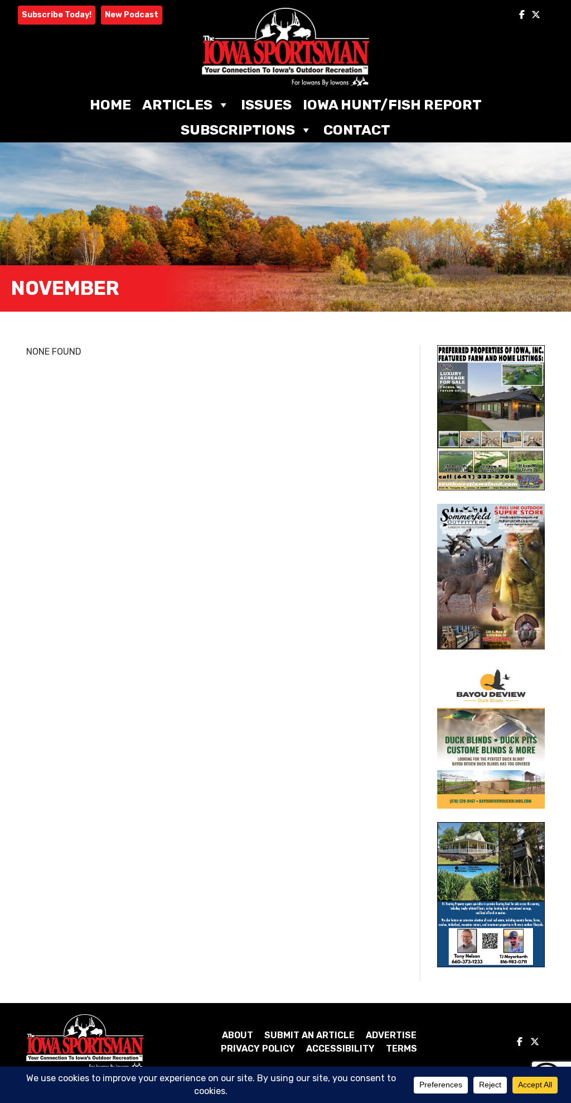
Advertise (391, 1035)
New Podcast (131, 15)
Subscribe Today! (56, 15)
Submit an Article (309, 1035)
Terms (401, 1048)
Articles (177, 105)
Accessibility (340, 1048)
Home (110, 105)
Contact (356, 130)
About (237, 1035)
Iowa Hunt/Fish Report (392, 105)
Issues (266, 105)
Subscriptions (238, 130)
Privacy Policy (258, 1048)
